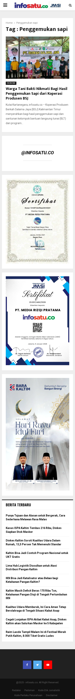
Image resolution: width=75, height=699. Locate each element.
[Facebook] (27, 665)
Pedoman (29, 690)
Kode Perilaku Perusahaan (28, 695)
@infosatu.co (37, 152)
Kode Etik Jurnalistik (49, 690)
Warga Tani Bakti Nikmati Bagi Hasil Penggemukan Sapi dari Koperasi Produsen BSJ (36, 94)
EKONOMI (11, 83)
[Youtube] (48, 665)
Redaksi (16, 690)
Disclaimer (52, 695)
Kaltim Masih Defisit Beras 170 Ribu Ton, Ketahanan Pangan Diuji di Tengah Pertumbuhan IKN (36, 594)
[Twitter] (37, 665)
